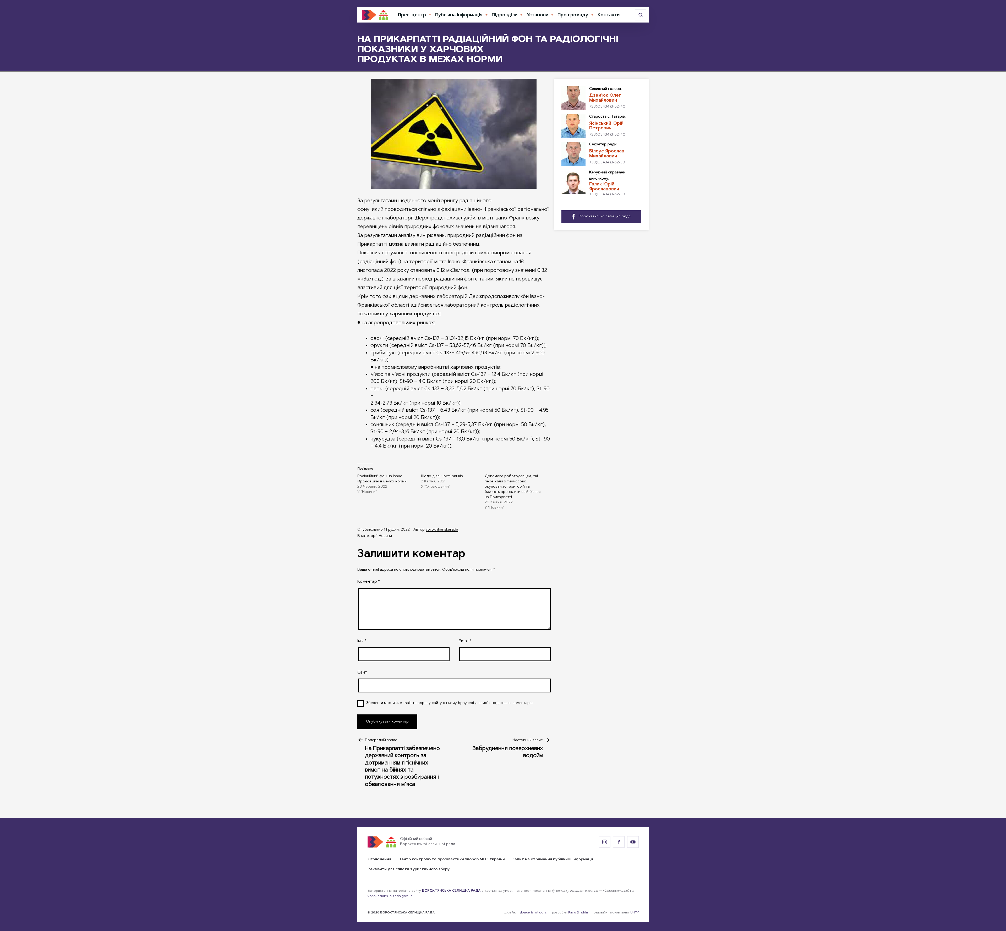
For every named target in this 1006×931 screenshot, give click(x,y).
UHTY (634, 912)
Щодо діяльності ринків (442, 476)
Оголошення (379, 859)
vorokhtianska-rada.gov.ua (390, 896)
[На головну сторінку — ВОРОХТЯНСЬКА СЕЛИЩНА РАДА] (375, 15)
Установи (537, 15)
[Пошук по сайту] (640, 14)
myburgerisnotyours (531, 912)
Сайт (362, 672)
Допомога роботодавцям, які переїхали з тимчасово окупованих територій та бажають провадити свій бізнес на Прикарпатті (513, 487)
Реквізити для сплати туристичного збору (409, 869)
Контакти (609, 15)
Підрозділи (504, 15)
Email (465, 641)
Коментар (368, 582)
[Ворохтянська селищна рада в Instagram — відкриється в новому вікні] (604, 842)
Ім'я (362, 641)
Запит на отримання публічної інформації (552, 859)
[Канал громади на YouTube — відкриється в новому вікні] (633, 842)
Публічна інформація (458, 15)
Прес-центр (412, 15)
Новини (385, 536)
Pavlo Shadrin (578, 912)
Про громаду (572, 15)
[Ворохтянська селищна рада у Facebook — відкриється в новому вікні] (619, 842)
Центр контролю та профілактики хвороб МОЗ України (451, 859)
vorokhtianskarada (442, 530)
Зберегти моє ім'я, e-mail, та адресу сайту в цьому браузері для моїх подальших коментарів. (449, 703)
